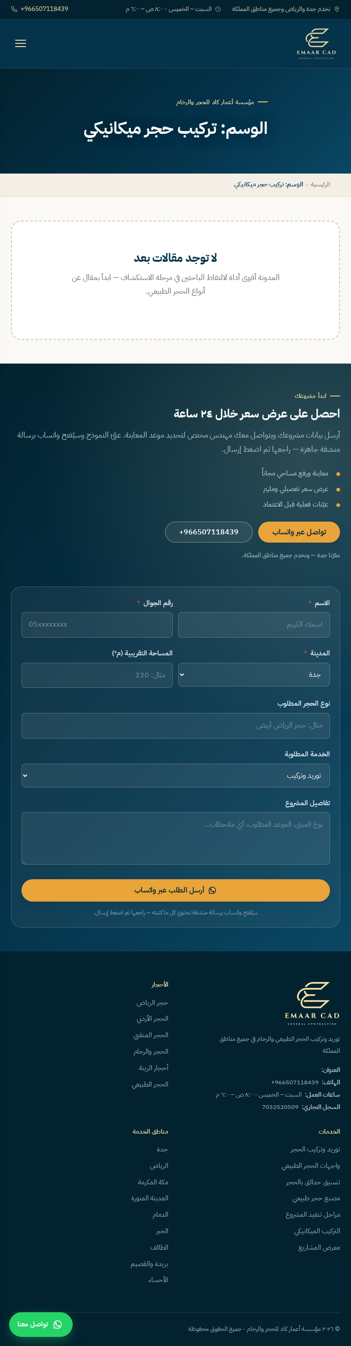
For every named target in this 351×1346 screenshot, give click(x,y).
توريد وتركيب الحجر (315, 1149)
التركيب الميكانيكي (317, 1231)
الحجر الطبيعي (150, 1084)
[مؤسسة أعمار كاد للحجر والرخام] (316, 43)
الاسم (319, 603)
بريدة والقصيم (149, 1264)
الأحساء (158, 1280)
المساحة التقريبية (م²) (142, 653)
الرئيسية (320, 184)
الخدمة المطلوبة (307, 754)
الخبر (162, 1231)
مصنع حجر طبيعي (316, 1198)
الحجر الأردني (152, 1018)
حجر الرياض (152, 1003)
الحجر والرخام (150, 1051)
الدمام (160, 1214)
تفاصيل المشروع (307, 803)
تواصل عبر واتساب (299, 532)
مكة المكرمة (153, 1182)
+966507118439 (44, 9)
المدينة (316, 653)
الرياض (159, 1166)
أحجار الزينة (153, 1068)
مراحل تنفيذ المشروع (313, 1214)
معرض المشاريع (319, 1247)
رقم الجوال (155, 603)
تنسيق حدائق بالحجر (313, 1182)
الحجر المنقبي (150, 1035)
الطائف (159, 1247)
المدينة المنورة (149, 1198)
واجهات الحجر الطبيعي (311, 1166)
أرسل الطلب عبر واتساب (169, 890)
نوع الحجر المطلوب (303, 703)
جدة (162, 1149)
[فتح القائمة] (20, 43)
